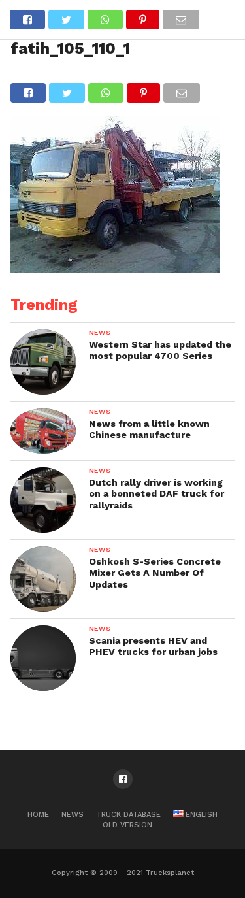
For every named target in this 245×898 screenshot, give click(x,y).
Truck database (128, 814)
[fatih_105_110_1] (115, 268)
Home (38, 814)
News (72, 814)
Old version (127, 825)
